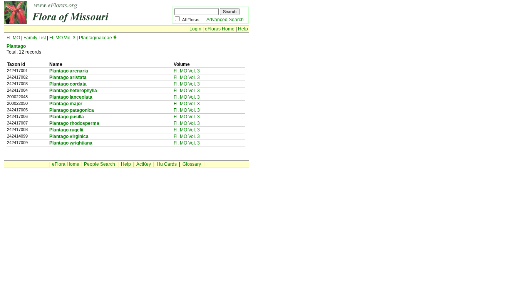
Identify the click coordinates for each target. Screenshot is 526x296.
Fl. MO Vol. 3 (62, 37)
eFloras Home (220, 29)
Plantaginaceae (95, 37)
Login (195, 29)
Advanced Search (225, 19)
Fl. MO (13, 37)
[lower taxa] (115, 37)
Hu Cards (167, 164)
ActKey (143, 164)
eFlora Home (65, 164)
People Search (99, 164)
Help (243, 29)
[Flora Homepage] (76, 22)
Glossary (192, 164)
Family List (34, 37)
